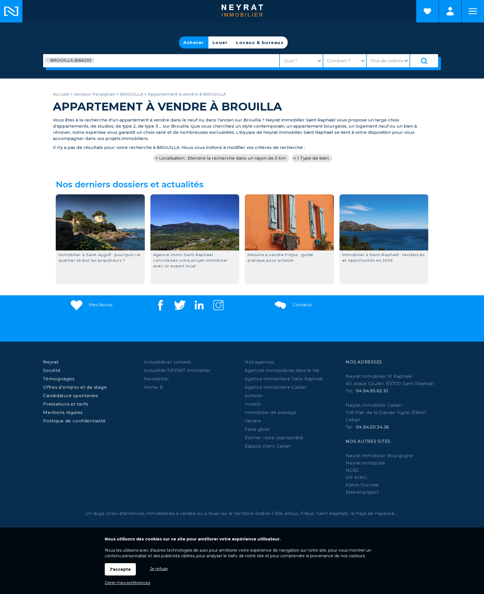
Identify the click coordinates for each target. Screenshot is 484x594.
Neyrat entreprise (365, 463)
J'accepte (120, 569)
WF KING (356, 477)
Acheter (193, 42)
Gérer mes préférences (127, 582)
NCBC (353, 470)
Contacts (302, 304)
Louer (220, 42)
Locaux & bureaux (259, 42)
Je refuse (159, 568)
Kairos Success (362, 484)
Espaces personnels (450, 11)
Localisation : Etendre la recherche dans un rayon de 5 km (222, 158)
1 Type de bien (313, 158)
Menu (473, 11)
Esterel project (362, 492)
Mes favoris (100, 304)
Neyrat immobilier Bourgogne (379, 455)
